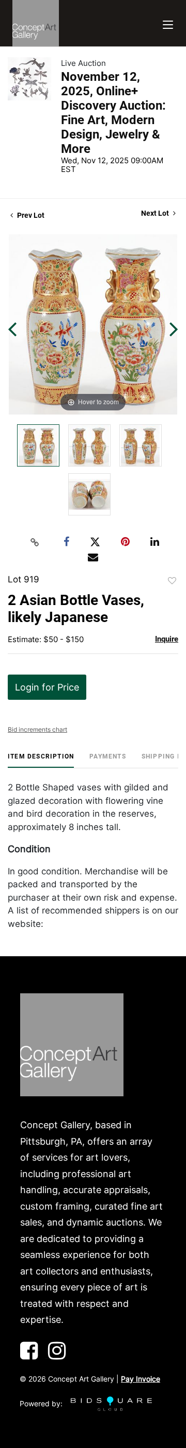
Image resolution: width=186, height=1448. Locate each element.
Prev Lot (30, 215)
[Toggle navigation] (168, 23)
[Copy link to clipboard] (35, 542)
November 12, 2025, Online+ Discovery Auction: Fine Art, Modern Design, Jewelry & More (113, 113)
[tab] (41, 760)
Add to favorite (172, 581)
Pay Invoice (140, 1378)
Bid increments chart (37, 729)
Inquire (166, 639)
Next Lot (156, 213)
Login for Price (47, 687)
